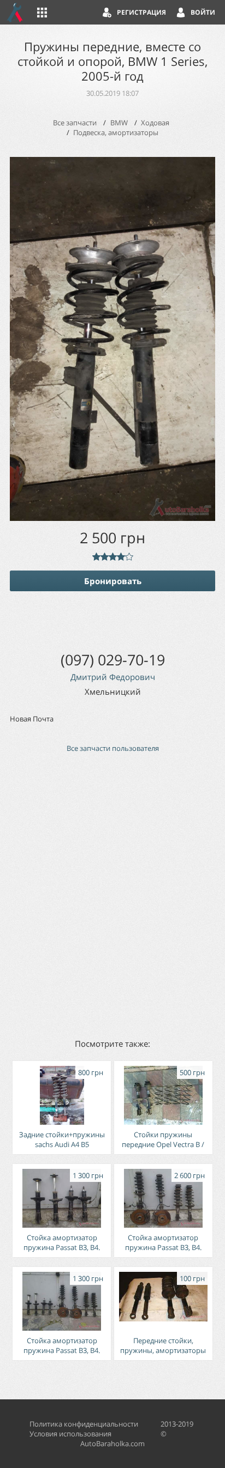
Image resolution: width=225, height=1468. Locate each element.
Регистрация (141, 12)
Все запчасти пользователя (113, 748)
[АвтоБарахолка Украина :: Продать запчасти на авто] (15, 12)
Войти (203, 12)
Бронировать (112, 580)
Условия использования (70, 1434)
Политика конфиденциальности (83, 1424)
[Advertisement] (112, 894)
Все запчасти (75, 123)
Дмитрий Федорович (112, 676)
